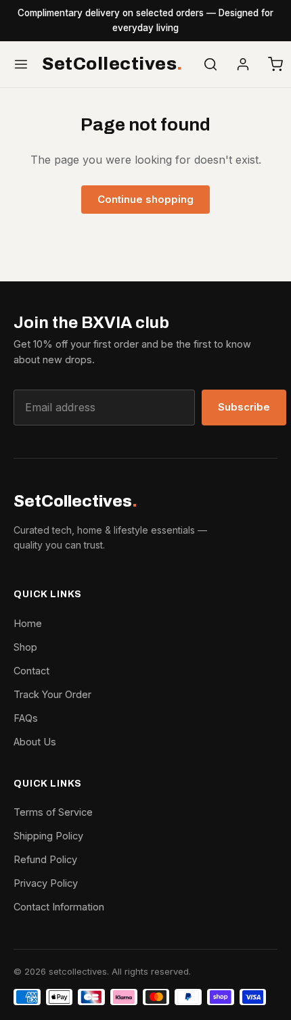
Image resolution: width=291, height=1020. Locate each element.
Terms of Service (53, 812)
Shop (25, 647)
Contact (31, 670)
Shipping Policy (48, 835)
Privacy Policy (46, 883)
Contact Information (59, 906)
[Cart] (275, 64)
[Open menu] (21, 64)
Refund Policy (45, 859)
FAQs (26, 718)
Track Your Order (52, 694)
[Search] (210, 64)
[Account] (243, 64)
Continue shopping (145, 199)
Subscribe (244, 406)
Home (28, 623)
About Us (35, 741)
